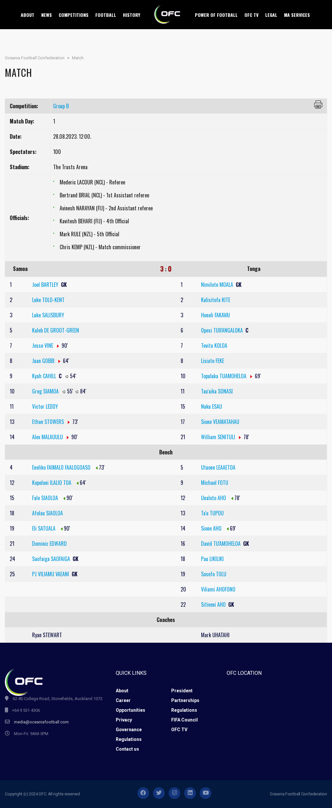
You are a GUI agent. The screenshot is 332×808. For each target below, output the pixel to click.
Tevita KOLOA (214, 345)
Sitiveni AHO (214, 604)
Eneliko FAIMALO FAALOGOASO (62, 467)
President (182, 690)
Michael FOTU (214, 482)
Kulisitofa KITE (215, 300)
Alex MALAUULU (48, 437)
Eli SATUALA (44, 528)
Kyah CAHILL (44, 376)
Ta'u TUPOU (212, 513)
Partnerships (185, 700)
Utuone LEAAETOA (218, 467)
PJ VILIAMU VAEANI (51, 574)
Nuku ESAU (211, 406)
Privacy (124, 719)
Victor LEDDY (45, 406)
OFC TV (179, 729)
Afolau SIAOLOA (47, 513)
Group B (61, 106)
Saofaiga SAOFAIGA (51, 559)
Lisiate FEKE (212, 361)
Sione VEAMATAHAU (220, 422)
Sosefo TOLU (213, 574)
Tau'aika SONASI (217, 391)
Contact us (127, 749)
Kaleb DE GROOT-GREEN (55, 330)
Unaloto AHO (214, 498)
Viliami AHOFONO (218, 589)
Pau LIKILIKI (212, 559)
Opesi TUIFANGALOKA (222, 330)
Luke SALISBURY (48, 315)
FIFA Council (184, 719)
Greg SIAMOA (46, 391)
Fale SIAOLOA (45, 498)
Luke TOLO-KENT (48, 300)
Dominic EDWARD (49, 543)
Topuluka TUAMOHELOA (224, 376)
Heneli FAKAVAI (215, 315)
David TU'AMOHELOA (221, 543)
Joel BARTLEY (46, 284)
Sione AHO (212, 528)
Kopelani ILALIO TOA (52, 482)
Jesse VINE (43, 345)
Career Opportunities (130, 705)
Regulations (184, 710)
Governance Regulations (129, 734)
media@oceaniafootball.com (41, 722)
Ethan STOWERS (48, 422)
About (122, 690)
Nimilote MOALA (217, 284)
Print (318, 104)
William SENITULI (218, 437)
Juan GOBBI (44, 361)
